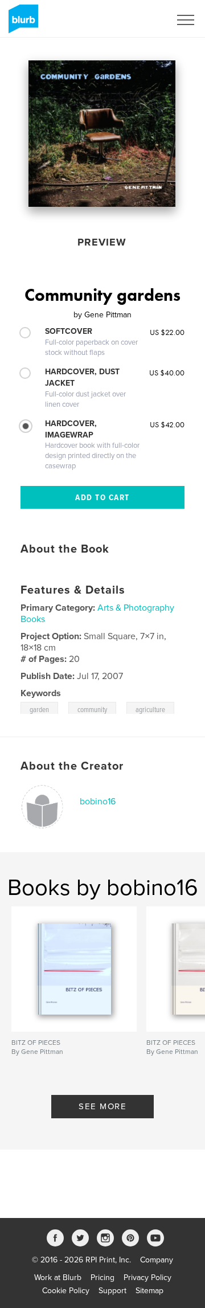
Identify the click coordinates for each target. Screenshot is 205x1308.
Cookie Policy (65, 1290)
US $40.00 (166, 372)
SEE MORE (102, 1106)
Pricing (102, 1277)
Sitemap (149, 1290)
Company (156, 1260)
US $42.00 (167, 424)
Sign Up (141, 19)
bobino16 (98, 801)
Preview (101, 242)
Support (112, 1290)
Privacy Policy (147, 1277)
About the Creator (72, 766)
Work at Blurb (57, 1277)
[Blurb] (21, 23)
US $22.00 (167, 332)
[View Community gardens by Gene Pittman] (101, 133)
